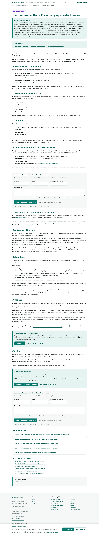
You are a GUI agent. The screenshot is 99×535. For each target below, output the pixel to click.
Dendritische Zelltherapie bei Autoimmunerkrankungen (30, 464)
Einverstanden (68, 529)
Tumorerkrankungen (31, 2)
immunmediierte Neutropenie (23, 217)
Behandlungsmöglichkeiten (38, 46)
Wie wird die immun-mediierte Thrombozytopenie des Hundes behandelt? (36, 448)
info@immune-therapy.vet (18, 520)
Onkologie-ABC (54, 507)
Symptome (18, 46)
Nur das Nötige (80, 529)
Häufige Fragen (66, 2)
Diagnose (25, 46)
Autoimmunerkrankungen (43, 2)
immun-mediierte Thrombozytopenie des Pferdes (67, 325)
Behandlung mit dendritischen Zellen (25, 289)
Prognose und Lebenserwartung (56, 46)
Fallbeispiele (59, 2)
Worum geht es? (18, 187)
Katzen (33, 501)
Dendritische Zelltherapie (56, 499)
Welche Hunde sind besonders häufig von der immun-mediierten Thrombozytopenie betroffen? (42, 434)
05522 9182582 (29, 206)
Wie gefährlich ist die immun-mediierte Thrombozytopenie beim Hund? (35, 452)
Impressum (72, 505)
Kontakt (72, 503)
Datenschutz (73, 507)
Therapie (53, 2)
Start (13, 5)
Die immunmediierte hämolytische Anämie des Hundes (30, 468)
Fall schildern (19, 343)
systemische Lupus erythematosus (48, 163)
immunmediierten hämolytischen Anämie (49, 221)
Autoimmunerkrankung (20, 11)
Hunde (33, 499)
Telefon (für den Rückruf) (56, 181)
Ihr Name (17, 181)
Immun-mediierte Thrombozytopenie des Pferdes (28, 471)
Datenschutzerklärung (27, 197)
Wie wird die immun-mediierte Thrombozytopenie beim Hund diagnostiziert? (37, 443)
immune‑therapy (18, 2)
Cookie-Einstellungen (75, 509)
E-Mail (34, 181)
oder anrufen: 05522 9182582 (35, 343)
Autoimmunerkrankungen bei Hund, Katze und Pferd (47, 327)
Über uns (72, 501)
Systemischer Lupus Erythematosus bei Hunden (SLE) (29, 473)
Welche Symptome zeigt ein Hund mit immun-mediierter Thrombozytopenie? (37, 439)
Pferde (33, 503)
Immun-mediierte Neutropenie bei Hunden (26, 466)
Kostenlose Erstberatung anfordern (26, 202)
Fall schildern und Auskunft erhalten (26, 384)
